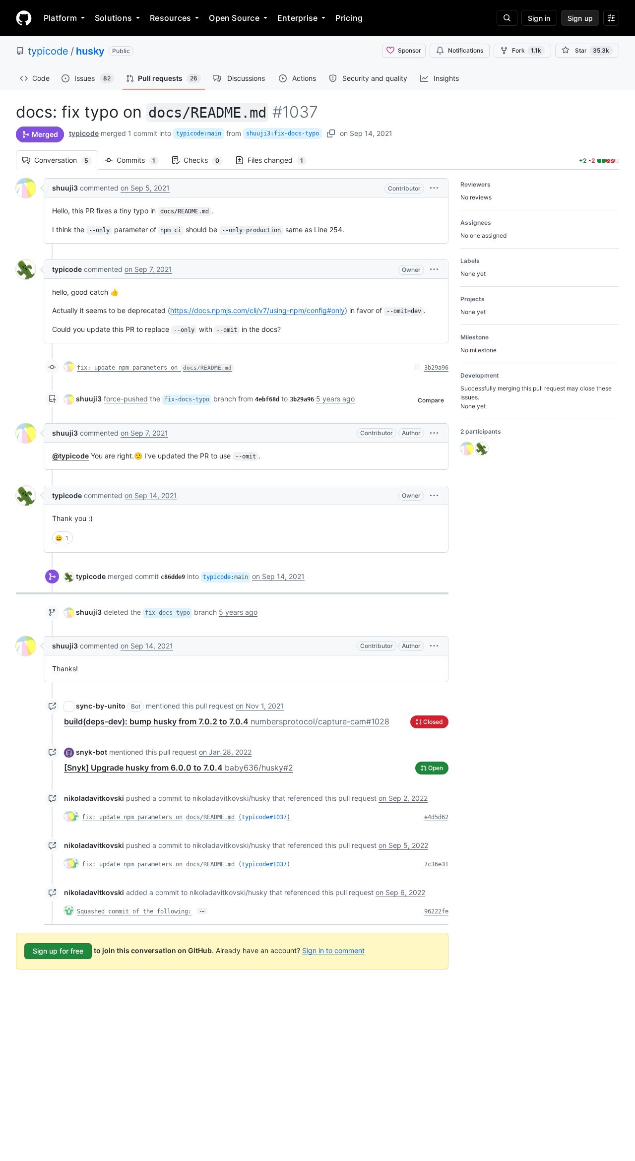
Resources (170, 18)
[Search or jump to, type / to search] (507, 18)
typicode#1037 (264, 817)
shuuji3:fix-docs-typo (282, 133)
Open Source (234, 18)
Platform (60, 18)
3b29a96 (436, 367)
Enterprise (297, 18)
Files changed (280, 160)
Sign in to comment (333, 950)
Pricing (349, 18)
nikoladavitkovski (94, 798)
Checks (206, 160)
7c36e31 (436, 864)
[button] (434, 188)
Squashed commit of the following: (134, 911)
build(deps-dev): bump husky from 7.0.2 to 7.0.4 (226, 721)
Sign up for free (58, 951)
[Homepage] (24, 18)
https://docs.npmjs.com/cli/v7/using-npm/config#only (257, 310)
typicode (48, 51)
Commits (141, 160)
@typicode (70, 456)
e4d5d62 (436, 817)
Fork (526, 50)
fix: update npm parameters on (154, 367)
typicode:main (198, 133)
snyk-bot (91, 752)
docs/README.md (210, 817)
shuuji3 (65, 188)
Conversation (66, 160)
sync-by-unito (101, 706)
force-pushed (126, 398)
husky (90, 51)
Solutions (113, 18)
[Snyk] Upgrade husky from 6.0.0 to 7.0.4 (178, 768)
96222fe (436, 911)
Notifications (465, 50)
